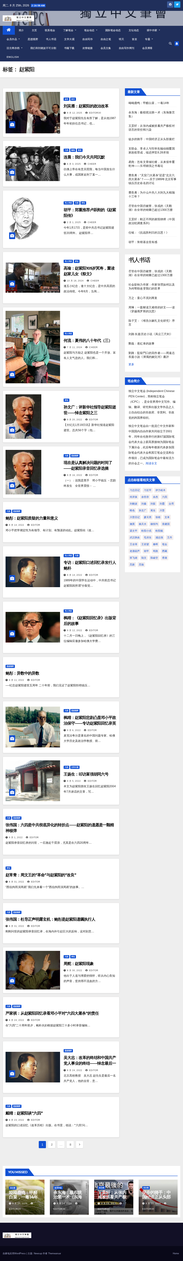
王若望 (145, 544)
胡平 (146, 551)
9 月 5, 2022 (74, 781)
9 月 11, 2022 (16, 680)
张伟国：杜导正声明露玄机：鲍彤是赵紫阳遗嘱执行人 (50, 919)
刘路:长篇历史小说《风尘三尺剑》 (150, 334)
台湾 (171, 503)
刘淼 (143, 503)
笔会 (164, 544)
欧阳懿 (159, 530)
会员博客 (147, 48)
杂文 (73, 99)
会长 (66, 99)
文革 (167, 517)
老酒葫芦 (135, 551)
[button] (170, 43)
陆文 (143, 557)
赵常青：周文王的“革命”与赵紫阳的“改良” (41, 875)
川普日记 (135, 517)
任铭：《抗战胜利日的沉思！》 (148, 232)
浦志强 (159, 537)
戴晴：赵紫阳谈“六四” (24, 1113)
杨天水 (142, 524)
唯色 (132, 510)
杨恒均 (154, 524)
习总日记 (135, 490)
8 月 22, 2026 (153, 1203)
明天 (121, 39)
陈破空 (154, 557)
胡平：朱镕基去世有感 (142, 242)
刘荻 (152, 503)
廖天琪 (147, 517)
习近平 (147, 490)
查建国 (166, 524)
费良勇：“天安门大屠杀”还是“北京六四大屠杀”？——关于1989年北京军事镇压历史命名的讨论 (152, 179)
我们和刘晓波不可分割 (43, 48)
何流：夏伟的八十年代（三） (88, 340)
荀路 (155, 551)
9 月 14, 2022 (16, 525)
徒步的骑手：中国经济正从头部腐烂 (151, 139)
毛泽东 (147, 537)
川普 (162, 510)
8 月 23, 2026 (108, 1203)
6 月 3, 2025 (74, 164)
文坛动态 (134, 30)
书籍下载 (69, 48)
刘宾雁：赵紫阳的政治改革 (86, 106)
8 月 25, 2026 (20, 1203)
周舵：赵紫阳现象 (78, 963)
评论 (83, 203)
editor (93, 419)
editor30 (94, 113)
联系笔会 (50, 30)
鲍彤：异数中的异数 (22, 673)
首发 (134, 39)
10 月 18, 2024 (75, 281)
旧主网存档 (13, 48)
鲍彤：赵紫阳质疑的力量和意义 (32, 518)
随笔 (73, 150)
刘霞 (162, 503)
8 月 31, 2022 (16, 882)
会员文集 (106, 48)
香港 (164, 557)
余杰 (155, 496)
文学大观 (69, 39)
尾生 (152, 510)
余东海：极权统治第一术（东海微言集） (67, 1197)
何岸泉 (133, 496)
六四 (66, 150)
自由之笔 (106, 39)
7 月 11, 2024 (74, 347)
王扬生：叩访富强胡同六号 (86, 774)
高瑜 (141, 564)
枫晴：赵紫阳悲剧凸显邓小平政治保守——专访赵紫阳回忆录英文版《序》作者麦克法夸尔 (90, 723)
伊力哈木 (160, 490)
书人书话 (51, 39)
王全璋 (133, 544)
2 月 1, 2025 (74, 222)
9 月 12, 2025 (74, 113)
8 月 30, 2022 (74, 970)
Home (176, 1253)
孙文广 (142, 510)
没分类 (12, 1188)
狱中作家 (152, 30)
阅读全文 (151, 463)
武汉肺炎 (135, 537)
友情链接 (87, 48)
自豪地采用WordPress (14, 1253)
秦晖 (155, 544)
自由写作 (87, 39)
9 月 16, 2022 (74, 475)
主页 (34, 30)
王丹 (169, 537)
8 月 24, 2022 (16, 1020)
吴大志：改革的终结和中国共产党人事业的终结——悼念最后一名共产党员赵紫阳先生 (90, 1063)
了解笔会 (68, 30)
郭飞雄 (133, 557)
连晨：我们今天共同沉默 (84, 157)
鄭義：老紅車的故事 (141, 343)
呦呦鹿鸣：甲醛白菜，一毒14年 (148, 103)
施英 (132, 524)
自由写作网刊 (126, 48)
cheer (91, 164)
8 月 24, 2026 (64, 1203)
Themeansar (54, 1253)
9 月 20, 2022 (74, 419)
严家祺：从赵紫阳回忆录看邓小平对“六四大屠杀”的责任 (52, 1013)
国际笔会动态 (113, 30)
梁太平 (133, 530)
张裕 (157, 517)
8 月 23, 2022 (16, 1120)
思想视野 (33, 39)
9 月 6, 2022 (74, 730)
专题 (148, 39)
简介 (21, 30)
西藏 (164, 551)
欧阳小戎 (146, 530)
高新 (132, 564)
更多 (131, 364)
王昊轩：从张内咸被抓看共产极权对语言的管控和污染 (112, 1199)
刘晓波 (133, 503)
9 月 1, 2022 (16, 837)
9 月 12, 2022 (74, 630)
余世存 (145, 496)
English (13, 57)
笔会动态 (89, 30)
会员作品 (12, 39)
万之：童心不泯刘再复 (142, 297)
